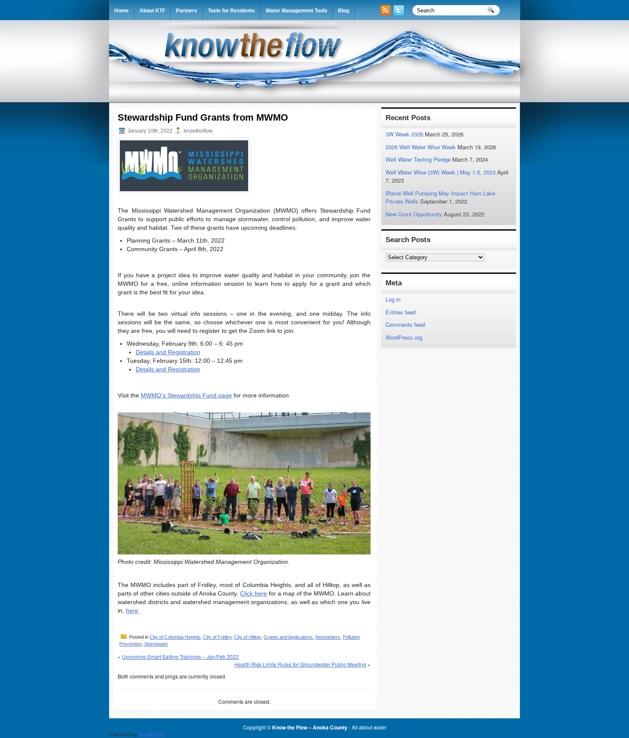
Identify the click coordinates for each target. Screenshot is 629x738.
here (132, 610)
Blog (343, 11)
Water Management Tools (296, 11)
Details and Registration (168, 352)
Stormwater (156, 643)
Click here (253, 593)
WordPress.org (404, 337)
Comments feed (405, 324)
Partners (186, 11)
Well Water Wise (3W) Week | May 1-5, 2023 (440, 172)
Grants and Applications (288, 637)
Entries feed (400, 312)
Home (121, 11)
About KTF (152, 11)
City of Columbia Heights (175, 637)
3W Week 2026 (404, 134)
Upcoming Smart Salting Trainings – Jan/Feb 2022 (180, 656)
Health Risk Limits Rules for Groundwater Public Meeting (300, 664)
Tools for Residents (231, 11)
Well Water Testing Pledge (418, 159)
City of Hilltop (247, 637)
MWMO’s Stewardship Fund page (186, 395)
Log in (393, 299)
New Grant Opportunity (414, 214)
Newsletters (327, 637)
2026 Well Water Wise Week (421, 147)
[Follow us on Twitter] (400, 13)
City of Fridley (217, 637)
